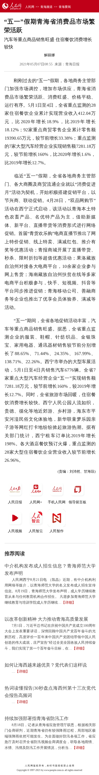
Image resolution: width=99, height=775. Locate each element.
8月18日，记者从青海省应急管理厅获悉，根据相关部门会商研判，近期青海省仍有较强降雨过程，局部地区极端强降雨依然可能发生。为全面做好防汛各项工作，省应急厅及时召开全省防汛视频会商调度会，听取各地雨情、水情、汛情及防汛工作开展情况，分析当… (50, 736)
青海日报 (72, 64)
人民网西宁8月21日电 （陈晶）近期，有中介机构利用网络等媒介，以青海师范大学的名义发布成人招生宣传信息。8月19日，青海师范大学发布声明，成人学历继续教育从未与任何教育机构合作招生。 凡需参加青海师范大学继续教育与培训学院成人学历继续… (50, 591)
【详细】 (68, 602)
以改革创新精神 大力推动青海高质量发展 (46, 619)
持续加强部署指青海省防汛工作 (37, 718)
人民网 (29, 7)
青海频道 (46, 7)
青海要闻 (65, 7)
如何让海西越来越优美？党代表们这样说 (46, 665)
